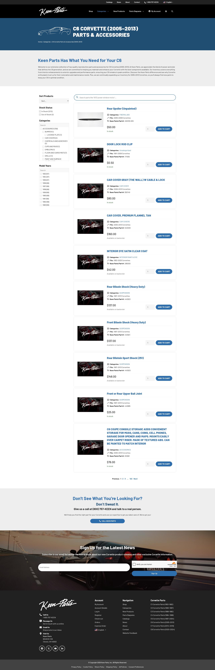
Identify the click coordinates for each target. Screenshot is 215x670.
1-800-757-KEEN (152, 2)
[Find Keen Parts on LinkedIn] (62, 648)
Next (136, 479)
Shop (91, 11)
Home (40, 42)
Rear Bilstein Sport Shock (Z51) (125, 358)
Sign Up (154, 573)
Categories (101, 11)
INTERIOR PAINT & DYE (128, 257)
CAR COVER (124, 186)
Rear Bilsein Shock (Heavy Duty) (126, 286)
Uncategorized (125, 150)
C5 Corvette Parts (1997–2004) (162, 619)
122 (131, 479)
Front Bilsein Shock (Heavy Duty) (126, 322)
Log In (97, 611)
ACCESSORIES (125, 450)
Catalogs (109, 2)
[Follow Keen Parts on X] (49, 648)
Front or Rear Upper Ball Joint (124, 393)
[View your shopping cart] (166, 11)
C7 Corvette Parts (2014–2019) (162, 626)
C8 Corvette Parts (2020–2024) (163, 629)
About (127, 2)
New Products (119, 11)
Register (98, 615)
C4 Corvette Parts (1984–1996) (162, 615)
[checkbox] (54, 111)
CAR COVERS (124, 221)
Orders (97, 622)
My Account (99, 604)
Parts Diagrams (135, 11)
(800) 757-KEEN (102, 509)
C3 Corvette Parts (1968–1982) (162, 611)
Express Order (100, 626)
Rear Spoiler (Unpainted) (121, 108)
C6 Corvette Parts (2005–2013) (162, 622)
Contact (137, 2)
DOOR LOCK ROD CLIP (119, 144)
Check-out (99, 619)
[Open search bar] (172, 11)
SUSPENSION (124, 293)
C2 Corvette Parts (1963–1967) (162, 608)
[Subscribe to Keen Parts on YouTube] (55, 648)
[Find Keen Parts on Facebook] (42, 648)
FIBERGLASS (124, 115)
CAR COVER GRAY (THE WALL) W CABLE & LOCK (136, 179)
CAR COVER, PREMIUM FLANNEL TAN (129, 215)
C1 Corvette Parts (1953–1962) (162, 604)
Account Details (101, 608)
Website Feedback (130, 633)
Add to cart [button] (164, 129)
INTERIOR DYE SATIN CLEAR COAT (127, 251)
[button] (54, 142)
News (119, 2)
